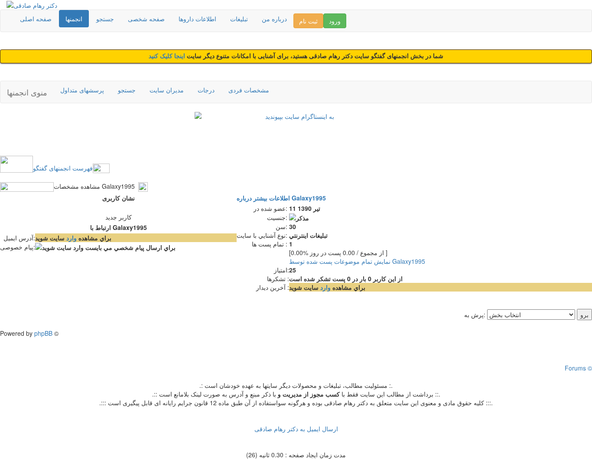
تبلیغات (239, 18)
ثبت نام (308, 20)
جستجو (105, 18)
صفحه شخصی (146, 18)
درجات (206, 89)
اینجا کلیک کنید (168, 56)
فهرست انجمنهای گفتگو (63, 168)
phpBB (43, 333)
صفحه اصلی (36, 18)
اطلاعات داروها (197, 18)
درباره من (274, 18)
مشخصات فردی (248, 89)
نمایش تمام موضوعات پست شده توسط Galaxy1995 (357, 261)
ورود (335, 20)
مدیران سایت (167, 89)
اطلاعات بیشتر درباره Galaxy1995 (281, 197)
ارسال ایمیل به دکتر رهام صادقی (296, 428)
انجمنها (73, 18)
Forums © (578, 368)
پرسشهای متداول (82, 89)
